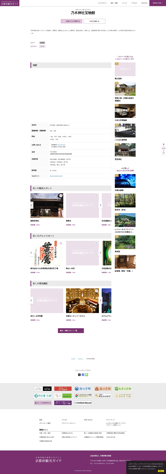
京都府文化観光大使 (45, 441)
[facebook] (83, 374)
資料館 (42, 46)
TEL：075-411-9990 (96, 463)
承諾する (161, 471)
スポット (80, 358)
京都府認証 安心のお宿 (46, 437)
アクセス (134, 3)
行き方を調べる (94, 21)
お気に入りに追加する (73, 21)
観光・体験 (114, 3)
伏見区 (42, 42)
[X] (79, 374)
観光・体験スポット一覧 (68, 330)
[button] (100, 205)
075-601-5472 (61, 144)
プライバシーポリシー (69, 423)
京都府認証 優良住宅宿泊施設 (115, 433)
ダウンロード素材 (44, 423)
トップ (73, 358)
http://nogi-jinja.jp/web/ (56, 176)
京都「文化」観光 (44, 433)
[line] (86, 374)
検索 (164, 152)
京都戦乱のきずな (67, 433)
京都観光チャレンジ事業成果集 (93, 437)
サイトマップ (110, 420)
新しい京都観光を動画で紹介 (93, 433)
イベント (124, 3)
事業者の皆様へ (158, 3)
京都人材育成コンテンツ (69, 437)
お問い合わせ (88, 420)
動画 (40, 420)
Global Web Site (110, 437)
